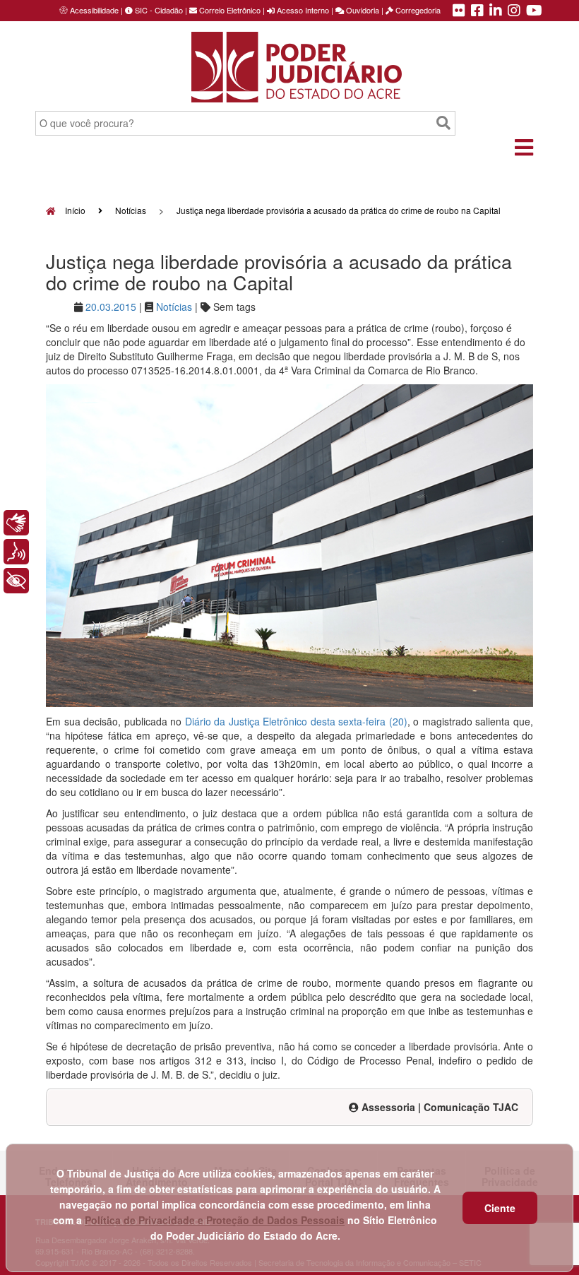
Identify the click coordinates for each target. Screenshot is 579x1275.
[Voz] (16, 551)
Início (74, 210)
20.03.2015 (110, 307)
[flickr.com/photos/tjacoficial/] (459, 11)
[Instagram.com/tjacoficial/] (514, 11)
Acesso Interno (302, 10)
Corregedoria (417, 10)
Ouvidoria (361, 10)
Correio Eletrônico (229, 10)
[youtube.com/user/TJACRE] (534, 11)
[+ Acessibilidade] (16, 580)
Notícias (130, 210)
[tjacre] (495, 11)
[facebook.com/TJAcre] (477, 11)
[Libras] (16, 522)
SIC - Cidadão (158, 10)
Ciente (499, 1208)
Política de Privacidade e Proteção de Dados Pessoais (215, 1220)
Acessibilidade (94, 10)
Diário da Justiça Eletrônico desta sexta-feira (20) (296, 721)
